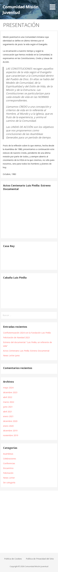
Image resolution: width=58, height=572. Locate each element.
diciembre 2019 (10, 430)
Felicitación (8, 473)
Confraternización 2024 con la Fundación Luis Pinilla (27, 332)
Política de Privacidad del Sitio (40, 558)
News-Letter (9, 477)
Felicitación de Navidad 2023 (16, 337)
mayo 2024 (8, 387)
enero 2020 (8, 426)
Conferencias (9, 463)
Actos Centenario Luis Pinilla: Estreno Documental (26, 350)
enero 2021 (8, 416)
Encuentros (8, 468)
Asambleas (8, 453)
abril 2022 (7, 397)
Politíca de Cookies (13, 558)
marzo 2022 (8, 402)
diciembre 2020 (10, 421)
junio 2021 (8, 406)
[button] (53, 5)
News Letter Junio (11, 355)
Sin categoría (9, 482)
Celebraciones (9, 458)
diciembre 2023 (10, 392)
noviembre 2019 (10, 435)
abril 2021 (7, 411)
